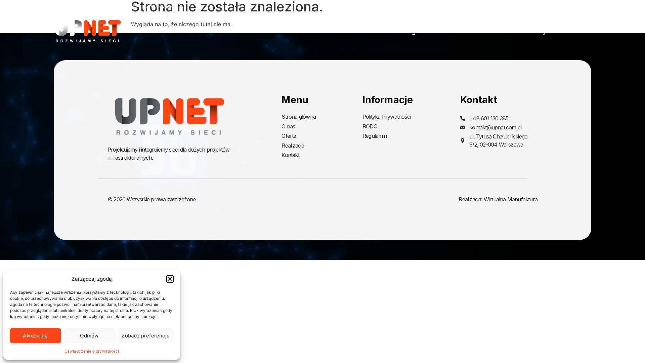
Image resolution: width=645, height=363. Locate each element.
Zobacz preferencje (146, 335)
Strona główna (411, 31)
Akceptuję (35, 335)
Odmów (89, 335)
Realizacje (534, 31)
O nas (455, 31)
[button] (170, 279)
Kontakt (583, 31)
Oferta (487, 31)
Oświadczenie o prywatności (91, 351)
